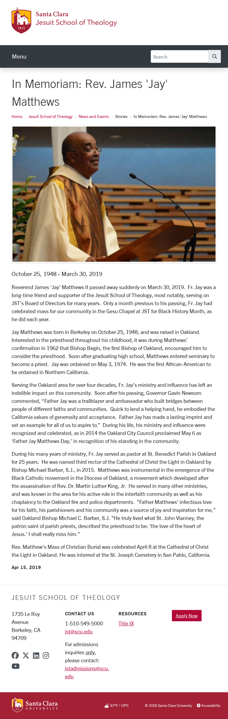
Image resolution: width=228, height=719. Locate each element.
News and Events (94, 116)
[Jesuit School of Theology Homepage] (69, 30)
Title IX (126, 623)
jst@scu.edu (79, 631)
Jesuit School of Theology (50, 116)
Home (17, 116)
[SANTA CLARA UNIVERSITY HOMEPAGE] (35, 705)
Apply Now (187, 615)
